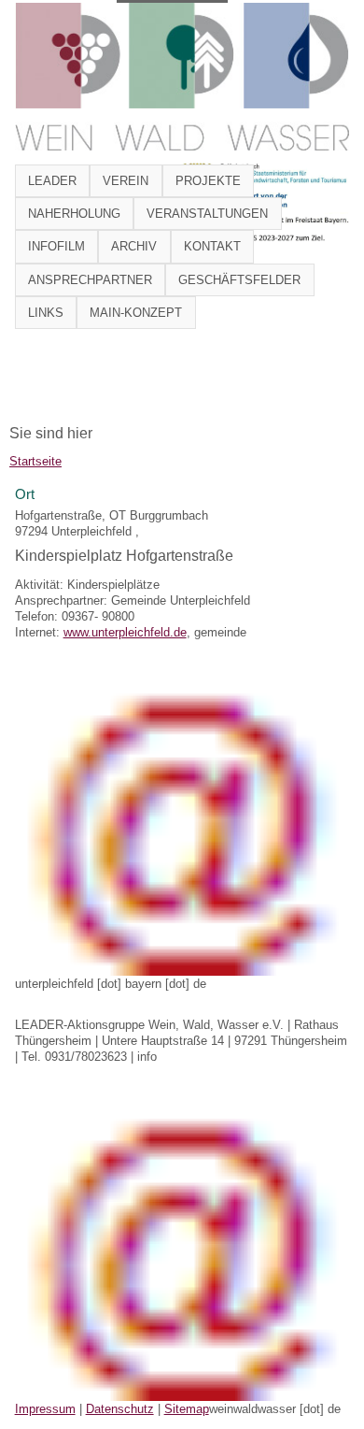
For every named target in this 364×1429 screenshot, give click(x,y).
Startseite (35, 461)
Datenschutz (120, 1409)
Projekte (208, 181)
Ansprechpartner (90, 280)
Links (45, 313)
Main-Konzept (136, 313)
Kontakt (212, 246)
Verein (125, 181)
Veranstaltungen (207, 214)
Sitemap (186, 1409)
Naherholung (74, 214)
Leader (52, 181)
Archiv (134, 246)
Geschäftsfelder (239, 280)
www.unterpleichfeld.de (125, 632)
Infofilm (56, 246)
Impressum (45, 1409)
